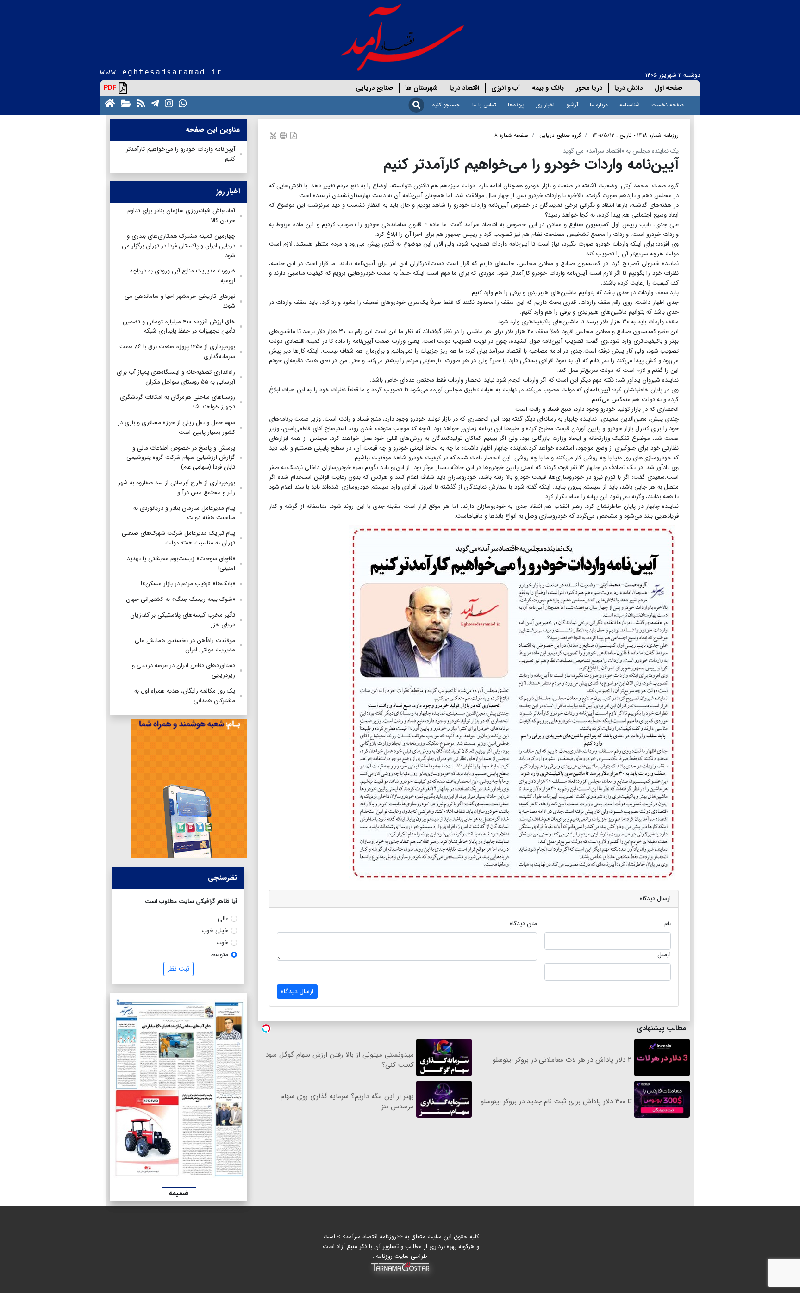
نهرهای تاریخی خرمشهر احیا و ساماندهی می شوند (180, 301)
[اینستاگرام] (167, 103)
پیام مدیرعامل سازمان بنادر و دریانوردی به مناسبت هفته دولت (184, 513)
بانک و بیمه (548, 88)
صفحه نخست (667, 104)
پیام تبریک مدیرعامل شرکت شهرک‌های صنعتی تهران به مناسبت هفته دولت (178, 538)
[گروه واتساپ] (181, 103)
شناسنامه (629, 104)
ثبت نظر (178, 969)
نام (667, 923)
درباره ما (599, 104)
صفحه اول (668, 88)
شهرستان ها (421, 88)
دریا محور (589, 88)
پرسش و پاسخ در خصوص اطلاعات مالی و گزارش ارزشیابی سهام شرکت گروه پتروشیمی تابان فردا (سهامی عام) (180, 457)
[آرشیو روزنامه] (124, 103)
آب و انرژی (505, 88)
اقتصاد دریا (464, 88)
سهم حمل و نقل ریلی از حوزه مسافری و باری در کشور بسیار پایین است (176, 427)
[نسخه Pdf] (293, 135)
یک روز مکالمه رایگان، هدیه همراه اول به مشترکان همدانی (184, 695)
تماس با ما (484, 104)
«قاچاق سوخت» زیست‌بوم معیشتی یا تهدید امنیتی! (181, 563)
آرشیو (572, 104)
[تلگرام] (153, 103)
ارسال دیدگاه (297, 991)
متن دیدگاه (523, 923)
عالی (223, 918)
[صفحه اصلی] (108, 103)
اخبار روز (545, 104)
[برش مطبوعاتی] (273, 135)
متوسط (219, 954)
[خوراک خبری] (139, 103)
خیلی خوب (214, 930)
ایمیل (664, 954)
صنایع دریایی (374, 88)
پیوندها (516, 104)
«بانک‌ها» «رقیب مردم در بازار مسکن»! (188, 583)
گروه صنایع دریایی (560, 135)
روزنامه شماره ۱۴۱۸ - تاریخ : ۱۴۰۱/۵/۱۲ (635, 135)
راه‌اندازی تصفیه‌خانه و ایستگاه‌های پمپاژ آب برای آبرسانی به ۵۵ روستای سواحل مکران (176, 377)
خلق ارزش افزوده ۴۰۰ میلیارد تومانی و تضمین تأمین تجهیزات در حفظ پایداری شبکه (179, 326)
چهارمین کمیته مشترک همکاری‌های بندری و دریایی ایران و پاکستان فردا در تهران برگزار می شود (178, 245)
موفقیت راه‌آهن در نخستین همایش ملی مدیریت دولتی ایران (185, 645)
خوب (222, 942)
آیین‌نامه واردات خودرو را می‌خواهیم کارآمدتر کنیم (180, 154)
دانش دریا (628, 88)
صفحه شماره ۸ (511, 135)
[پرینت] (283, 135)
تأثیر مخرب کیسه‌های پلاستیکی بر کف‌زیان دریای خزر (182, 620)
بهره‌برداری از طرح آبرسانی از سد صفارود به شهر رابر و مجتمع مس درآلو (176, 487)
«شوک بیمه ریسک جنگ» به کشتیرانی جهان (180, 599)
